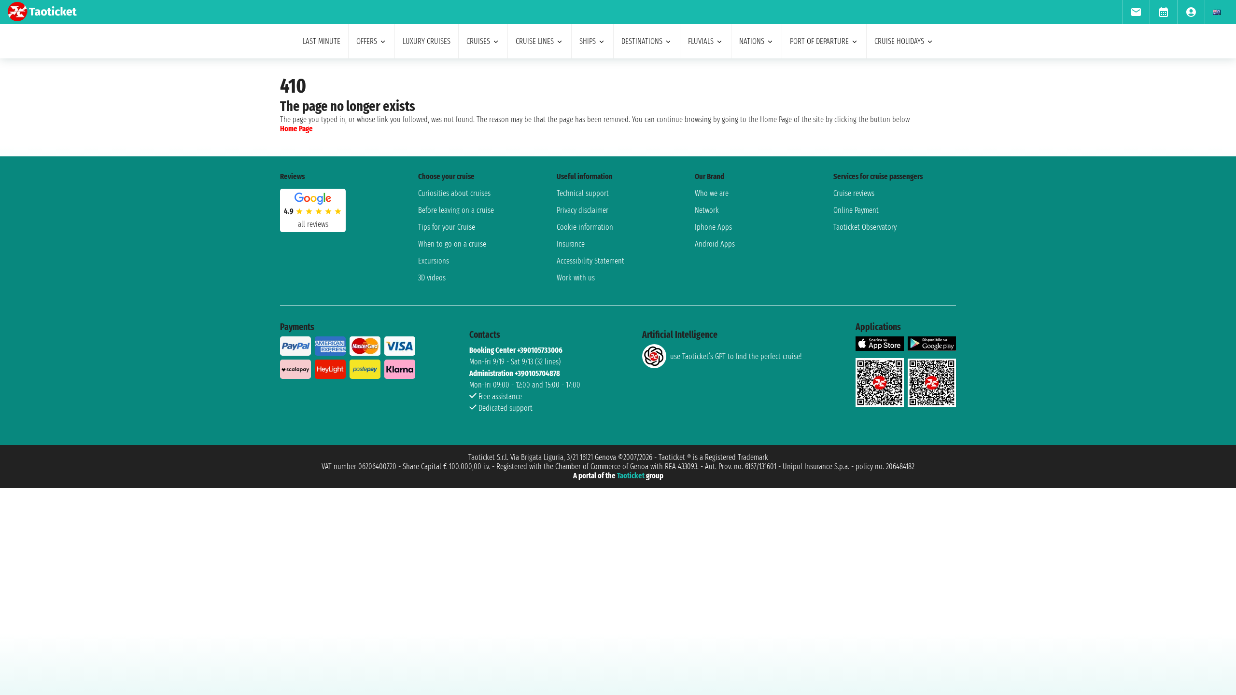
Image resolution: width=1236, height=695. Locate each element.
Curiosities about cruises (454, 193)
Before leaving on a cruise (456, 210)
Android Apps (715, 244)
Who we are (712, 193)
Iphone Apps (713, 227)
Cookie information (585, 227)
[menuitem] (1136, 12)
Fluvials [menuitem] (701, 41)
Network (707, 210)
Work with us (576, 277)
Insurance (571, 244)
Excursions (433, 260)
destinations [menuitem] (641, 41)
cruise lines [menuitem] (535, 41)
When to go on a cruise (452, 244)
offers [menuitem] (366, 41)
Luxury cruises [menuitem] (426, 41)
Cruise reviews (853, 193)
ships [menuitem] (587, 41)
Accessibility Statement (590, 260)
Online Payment (856, 210)
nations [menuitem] (751, 41)
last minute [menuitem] (321, 41)
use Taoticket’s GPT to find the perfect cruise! (735, 356)
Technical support (583, 193)
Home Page (296, 128)
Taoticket (631, 475)
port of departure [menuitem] (819, 41)
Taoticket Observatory (865, 227)
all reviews (313, 224)
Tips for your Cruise (446, 227)
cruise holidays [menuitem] (899, 41)
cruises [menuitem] (478, 41)
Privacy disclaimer (582, 210)
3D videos (432, 277)
